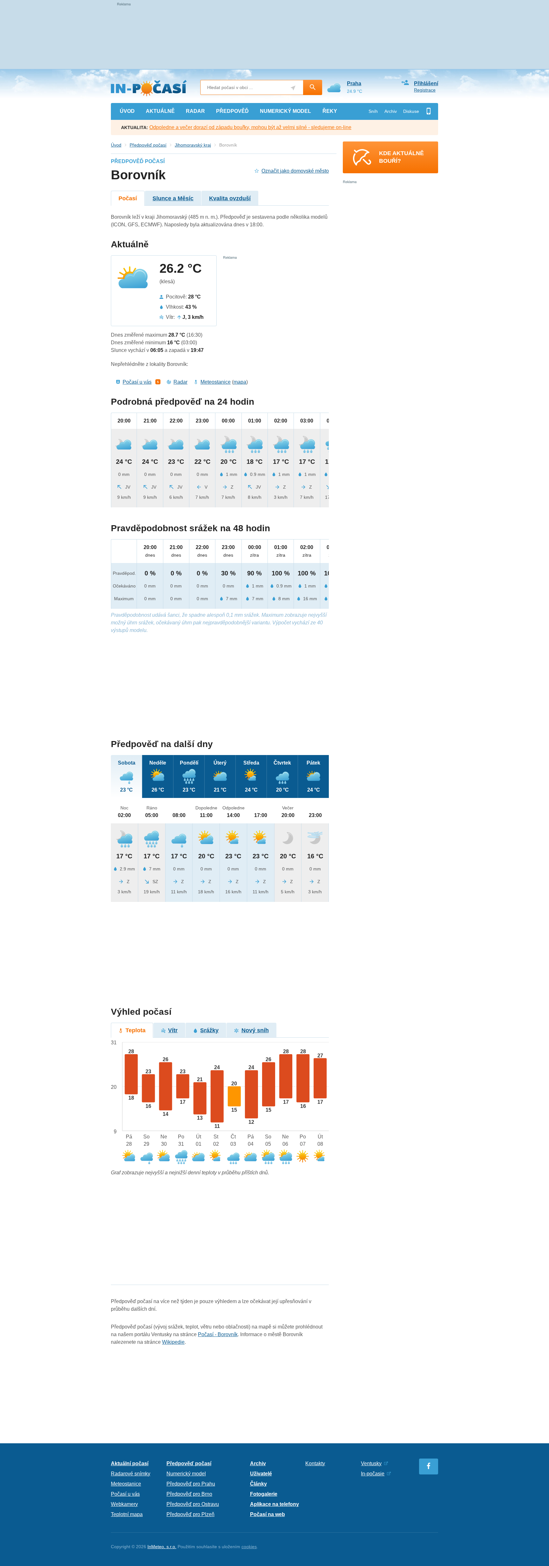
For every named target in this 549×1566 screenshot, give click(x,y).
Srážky (209, 1030)
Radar (180, 382)
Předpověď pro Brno (189, 1494)
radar (195, 111)
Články (258, 1484)
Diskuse (411, 111)
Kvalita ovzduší (230, 198)
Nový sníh (255, 1030)
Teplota (135, 1030)
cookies (249, 1546)
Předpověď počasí (148, 145)
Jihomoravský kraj (193, 145)
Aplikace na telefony (274, 1504)
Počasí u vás (137, 382)
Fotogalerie (263, 1494)
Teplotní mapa (127, 1514)
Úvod (116, 145)
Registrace (425, 90)
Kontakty (315, 1463)
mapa (240, 382)
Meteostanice (215, 382)
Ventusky (371, 1463)
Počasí (128, 198)
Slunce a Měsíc (172, 198)
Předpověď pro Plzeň (190, 1514)
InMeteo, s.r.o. (161, 1546)
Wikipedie (173, 1342)
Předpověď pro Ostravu (192, 1504)
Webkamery (124, 1504)
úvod (127, 111)
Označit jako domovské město (295, 171)
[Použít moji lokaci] (293, 88)
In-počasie (372, 1473)
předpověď (232, 111)
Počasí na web (267, 1514)
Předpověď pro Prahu (190, 1484)
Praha (354, 83)
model (285, 111)
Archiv (390, 111)
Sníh (373, 111)
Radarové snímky (130, 1473)
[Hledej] (312, 87)
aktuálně (160, 111)
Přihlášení (426, 83)
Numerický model (186, 1473)
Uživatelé (261, 1473)
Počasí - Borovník (218, 1334)
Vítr (173, 1030)
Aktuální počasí (129, 1463)
